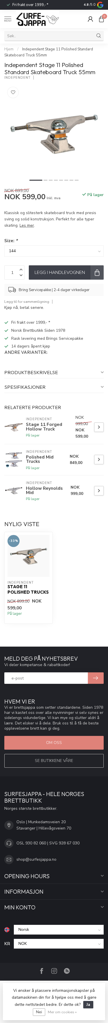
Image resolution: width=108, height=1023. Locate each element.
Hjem (9, 49)
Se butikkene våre (54, 760)
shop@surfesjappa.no (36, 859)
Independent (17, 77)
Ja (88, 1004)
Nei (39, 1012)
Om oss (54, 742)
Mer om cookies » (62, 1012)
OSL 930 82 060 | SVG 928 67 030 (47, 843)
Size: (11, 241)
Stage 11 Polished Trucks (28, 589)
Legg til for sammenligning (26, 301)
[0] (101, 19)
